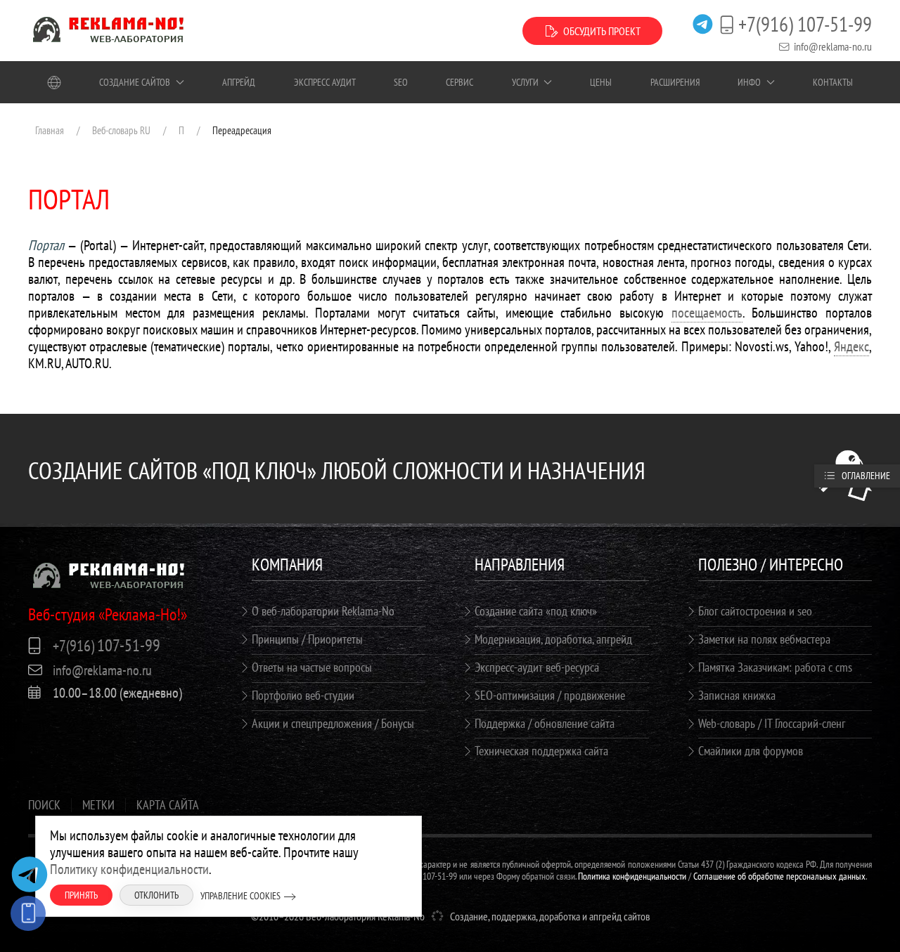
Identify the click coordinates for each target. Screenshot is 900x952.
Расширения (675, 82)
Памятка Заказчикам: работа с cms (775, 667)
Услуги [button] (525, 82)
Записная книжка (737, 695)
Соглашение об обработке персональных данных (779, 876)
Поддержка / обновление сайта (545, 723)
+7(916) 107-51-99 (805, 24)
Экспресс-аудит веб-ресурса (537, 667)
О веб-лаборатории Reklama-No (323, 611)
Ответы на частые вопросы (312, 667)
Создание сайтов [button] (134, 82)
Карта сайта (167, 805)
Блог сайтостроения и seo (755, 611)
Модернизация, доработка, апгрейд (553, 639)
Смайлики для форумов (750, 751)
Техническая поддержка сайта (541, 751)
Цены (601, 82)
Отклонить (156, 895)
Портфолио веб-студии (303, 695)
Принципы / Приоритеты (307, 639)
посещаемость (706, 313)
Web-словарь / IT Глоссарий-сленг (771, 723)
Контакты (833, 82)
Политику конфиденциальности (129, 869)
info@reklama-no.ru (833, 46)
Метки (98, 805)
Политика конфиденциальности (632, 876)
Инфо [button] (749, 82)
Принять (81, 895)
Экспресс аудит (325, 82)
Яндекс (851, 346)
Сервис (459, 82)
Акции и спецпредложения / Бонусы (333, 723)
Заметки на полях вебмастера (764, 639)
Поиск (44, 805)
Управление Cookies (240, 895)
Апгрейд (238, 82)
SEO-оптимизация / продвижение (550, 695)
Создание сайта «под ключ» (536, 611)
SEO (401, 82)
